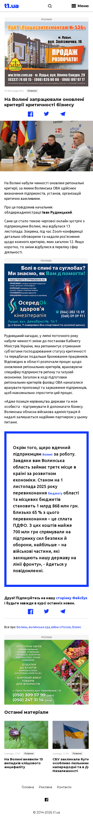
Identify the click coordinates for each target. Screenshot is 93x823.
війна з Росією (61, 627)
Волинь (22, 627)
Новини (32, 90)
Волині (47, 454)
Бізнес (76, 627)
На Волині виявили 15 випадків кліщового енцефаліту (23, 763)
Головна (28, 787)
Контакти (64, 787)
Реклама (45, 787)
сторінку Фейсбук (71, 598)
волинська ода (39, 627)
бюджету (55, 493)
